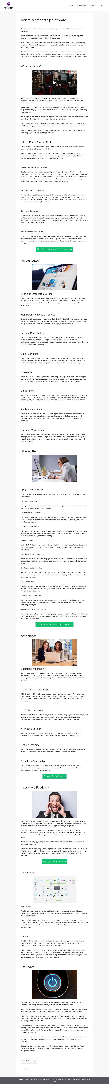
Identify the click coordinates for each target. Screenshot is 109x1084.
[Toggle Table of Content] (34, 1061)
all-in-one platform (45, 1009)
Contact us (92, 5)
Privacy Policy (81, 5)
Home (72, 5)
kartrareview (27, 1069)
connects (37, 765)
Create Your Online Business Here (53, 624)
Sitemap (101, 5)
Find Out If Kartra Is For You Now (53, 249)
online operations (55, 1011)
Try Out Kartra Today (53, 861)
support (34, 830)
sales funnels (68, 1028)
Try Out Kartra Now (53, 776)
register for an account (54, 494)
